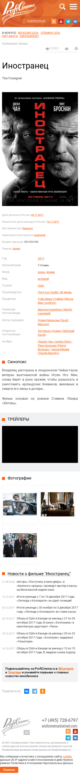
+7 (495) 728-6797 (60, 720)
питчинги (10, 36)
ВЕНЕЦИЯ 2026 (28, 32)
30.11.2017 (37, 214)
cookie (67, 756)
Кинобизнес (29, 36)
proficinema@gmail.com (59, 726)
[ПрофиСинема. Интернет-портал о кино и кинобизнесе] (19, 8)
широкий (40, 235)
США (41, 285)
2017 (41, 258)
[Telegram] (34, 691)
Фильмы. (23, 43)
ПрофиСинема (9, 43)
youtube (61, 21)
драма (50, 272)
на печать (66, 48)
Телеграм (14, 672)
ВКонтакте (65, 669)
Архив (16, 248)
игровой (43, 278)
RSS (53, 21)
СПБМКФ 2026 (50, 32)
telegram (68, 21)
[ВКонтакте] (26, 691)
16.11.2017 (53, 221)
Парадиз (27, 228)
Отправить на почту (76, 48)
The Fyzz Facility (48, 292)
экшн (41, 272)
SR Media (66, 292)
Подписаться (36, 20)
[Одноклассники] (42, 691)
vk (75, 21)
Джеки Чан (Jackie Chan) (55, 341)
